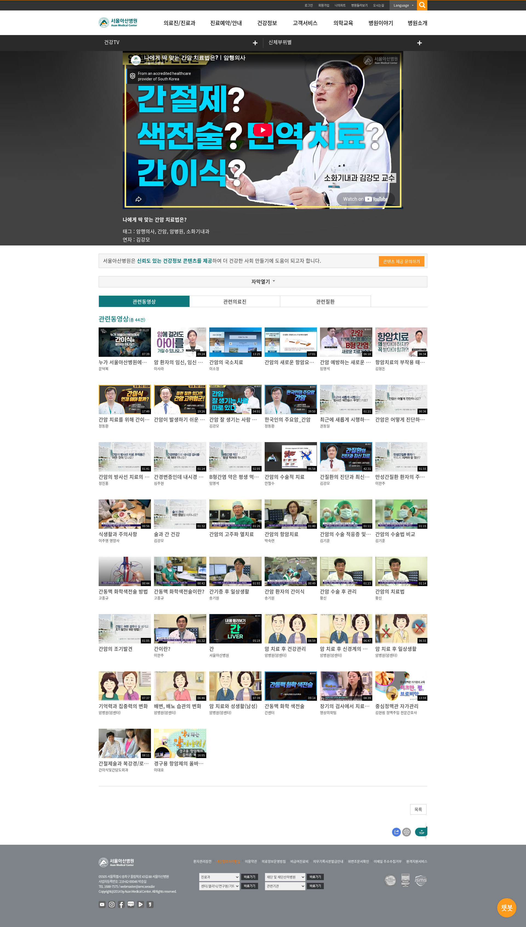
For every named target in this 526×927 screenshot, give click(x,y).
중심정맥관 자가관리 (397, 706)
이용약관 (251, 861)
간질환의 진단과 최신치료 (347, 477)
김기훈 (325, 540)
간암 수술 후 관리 (338, 591)
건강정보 (267, 23)
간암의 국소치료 (226, 362)
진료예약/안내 (226, 23)
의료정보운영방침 (274, 861)
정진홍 (103, 483)
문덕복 (103, 368)
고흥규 (103, 597)
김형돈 (380, 368)
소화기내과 (198, 231)
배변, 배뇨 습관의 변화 (177, 706)
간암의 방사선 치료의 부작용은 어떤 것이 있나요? (150, 477)
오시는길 (378, 5)
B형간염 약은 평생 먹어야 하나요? (245, 477)
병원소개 (417, 23)
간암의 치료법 (390, 591)
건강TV (111, 42)
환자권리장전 (202, 861)
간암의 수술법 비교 (395, 534)
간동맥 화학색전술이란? (179, 591)
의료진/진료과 (179, 23)
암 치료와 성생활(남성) (233, 706)
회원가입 (323, 5)
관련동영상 (144, 301)
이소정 (214, 368)
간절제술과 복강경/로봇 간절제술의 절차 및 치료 (150, 763)
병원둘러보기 (359, 5)
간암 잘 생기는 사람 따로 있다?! (242, 419)
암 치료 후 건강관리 (285, 648)
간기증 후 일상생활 (229, 591)
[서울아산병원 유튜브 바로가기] (102, 905)
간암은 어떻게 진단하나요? (403, 419)
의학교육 (343, 23)
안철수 (270, 483)
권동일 (325, 425)
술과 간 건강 (167, 534)
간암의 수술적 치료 (285, 477)
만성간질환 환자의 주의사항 (404, 477)
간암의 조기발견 (116, 648)
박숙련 (270, 540)
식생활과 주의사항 (118, 534)
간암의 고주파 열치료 (231, 534)
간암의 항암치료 (282, 534)
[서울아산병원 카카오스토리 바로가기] (150, 905)
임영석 (325, 368)
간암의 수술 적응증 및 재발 (348, 534)
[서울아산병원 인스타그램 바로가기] (112, 905)
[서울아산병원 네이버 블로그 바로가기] (131, 905)
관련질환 (325, 301)
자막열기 (260, 281)
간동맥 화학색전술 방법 (123, 591)
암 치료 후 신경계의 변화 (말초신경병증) (362, 648)
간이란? (162, 648)
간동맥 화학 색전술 (285, 706)
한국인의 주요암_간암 (288, 419)
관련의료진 (235, 301)
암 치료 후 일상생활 (396, 648)
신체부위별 (280, 42)
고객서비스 (305, 23)
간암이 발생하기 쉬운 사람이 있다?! (191, 419)
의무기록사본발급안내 (328, 861)
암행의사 (145, 231)
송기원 (214, 597)
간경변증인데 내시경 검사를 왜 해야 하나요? (200, 477)
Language (401, 5)
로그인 (309, 5)
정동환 (103, 425)
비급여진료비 (299, 861)
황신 (323, 597)
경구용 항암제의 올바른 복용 (184, 763)
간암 (162, 231)
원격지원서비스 (416, 861)
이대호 (159, 769)
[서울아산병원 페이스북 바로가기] (121, 905)
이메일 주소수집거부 (388, 861)
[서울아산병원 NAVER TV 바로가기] (141, 905)
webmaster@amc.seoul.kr (137, 886)
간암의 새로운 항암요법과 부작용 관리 (305, 362)
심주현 (159, 483)
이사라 (159, 368)
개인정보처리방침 (228, 861)
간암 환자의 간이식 (285, 591)
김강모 (143, 239)
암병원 (177, 231)
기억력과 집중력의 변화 (123, 706)
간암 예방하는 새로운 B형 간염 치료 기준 (363, 362)
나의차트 (340, 5)
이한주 (380, 483)
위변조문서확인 (358, 861)
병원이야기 (380, 23)
